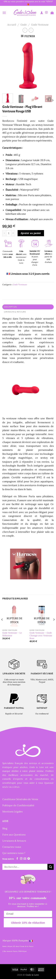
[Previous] (7, 66)
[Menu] (4, 12)
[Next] (48, 66)
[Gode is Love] (25, 12)
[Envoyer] (50, 867)
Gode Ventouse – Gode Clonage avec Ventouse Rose (41, 636)
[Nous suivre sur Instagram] (46, 12)
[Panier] (52, 12)
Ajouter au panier (31, 233)
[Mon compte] (41, 12)
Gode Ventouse (40, 24)
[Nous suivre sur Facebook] (17, 858)
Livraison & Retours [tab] (15, 311)
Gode (24, 24)
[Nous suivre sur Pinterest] (28, 858)
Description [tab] (10, 307)
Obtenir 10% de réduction (28, 922)
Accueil (11, 24)
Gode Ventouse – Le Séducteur (12, 634)
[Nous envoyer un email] (25, 858)
